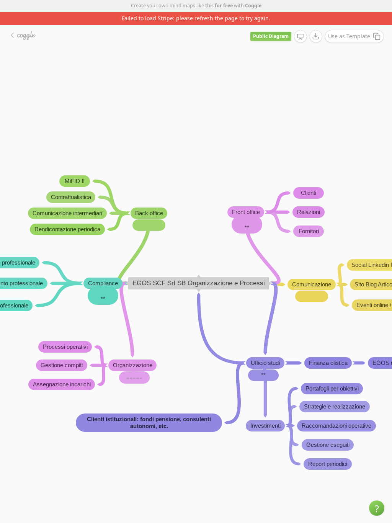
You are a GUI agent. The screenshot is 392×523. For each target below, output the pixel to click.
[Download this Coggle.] (316, 36)
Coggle (253, 5)
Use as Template (349, 36)
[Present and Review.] (300, 37)
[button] (376, 508)
